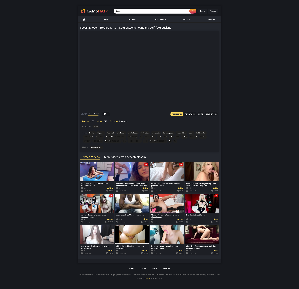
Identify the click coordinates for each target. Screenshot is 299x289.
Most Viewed (160, 19)
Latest (107, 19)
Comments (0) (211, 114)
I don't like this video (85, 114)
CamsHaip (147, 278)
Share (200, 114)
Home (84, 19)
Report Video (190, 114)
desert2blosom (96, 147)
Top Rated (132, 19)
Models (186, 19)
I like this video (82, 114)
